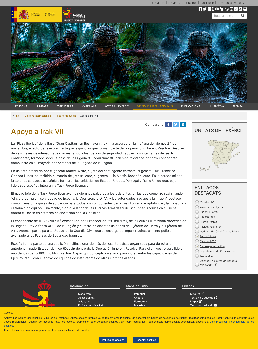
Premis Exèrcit (208, 221)
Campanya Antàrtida (212, 246)
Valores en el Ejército (212, 207)
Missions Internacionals (37, 115)
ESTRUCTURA (64, 106)
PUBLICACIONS (190, 106)
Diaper (194, 301)
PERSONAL (22, 106)
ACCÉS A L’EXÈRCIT (116, 106)
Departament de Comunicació (218, 251)
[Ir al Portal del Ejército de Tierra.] (79, 14)
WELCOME (240, 3)
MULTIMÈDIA (216, 106)
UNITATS (42, 106)
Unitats (138, 297)
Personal (139, 293)
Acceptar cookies (146, 339)
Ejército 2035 (208, 241)
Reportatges (207, 216)
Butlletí (208, 211)
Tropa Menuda (208, 256)
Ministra (205, 202)
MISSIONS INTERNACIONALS (155, 106)
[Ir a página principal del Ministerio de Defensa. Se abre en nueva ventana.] (36, 14)
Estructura (140, 301)
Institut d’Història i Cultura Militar (220, 231)
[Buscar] (243, 16)
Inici (18, 115)
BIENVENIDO (158, 3)
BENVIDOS (191, 3)
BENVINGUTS (175, 3)
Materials (139, 305)
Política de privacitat (90, 305)
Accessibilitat (86, 297)
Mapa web (84, 293)
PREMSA (237, 106)
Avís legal (84, 301)
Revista (210, 226)
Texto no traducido (65, 115)
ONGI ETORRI (207, 3)
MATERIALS (89, 106)
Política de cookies (113, 339)
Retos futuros (208, 236)
